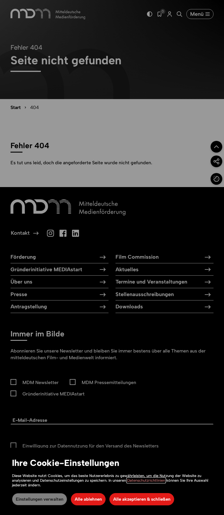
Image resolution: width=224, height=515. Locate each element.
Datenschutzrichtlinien (146, 480)
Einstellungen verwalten (39, 499)
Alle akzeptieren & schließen (141, 499)
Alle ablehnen (88, 499)
